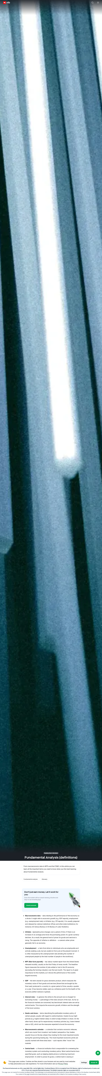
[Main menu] (98, 2)
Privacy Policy (63, 1064)
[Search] (92, 2)
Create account (31, 905)
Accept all (94, 1062)
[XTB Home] (6, 2)
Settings (84, 1062)
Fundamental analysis (31, 879)
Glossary (44, 879)
